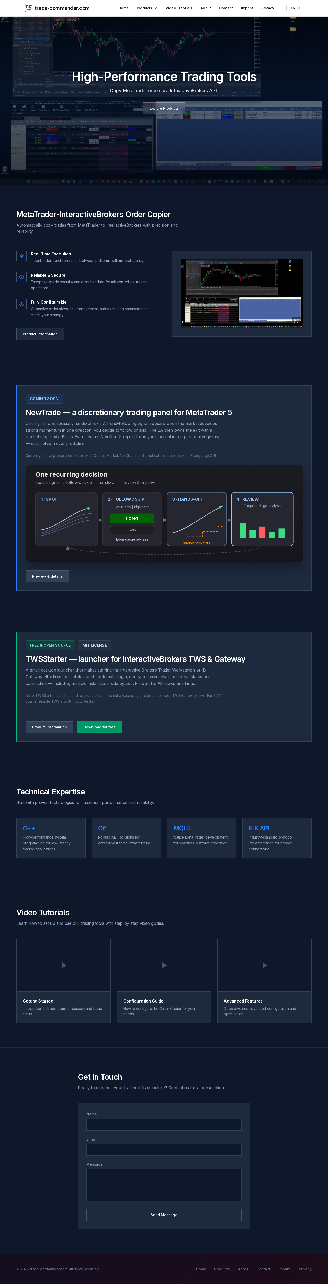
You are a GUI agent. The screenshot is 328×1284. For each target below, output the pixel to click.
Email (91, 1139)
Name (91, 1114)
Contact (226, 8)
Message (94, 1164)
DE (301, 8)
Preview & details (47, 576)
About (206, 8)
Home (123, 8)
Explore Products (164, 108)
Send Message (164, 1215)
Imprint (247, 8)
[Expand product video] (242, 293)
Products (144, 8)
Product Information (40, 334)
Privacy (267, 8)
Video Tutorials (179, 8)
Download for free (100, 727)
